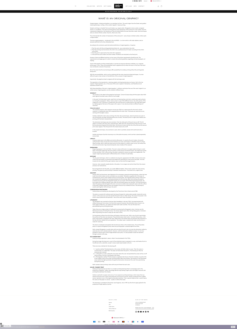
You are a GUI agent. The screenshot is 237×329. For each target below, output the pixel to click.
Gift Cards (107, 6)
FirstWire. (131, 324)
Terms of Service (112, 308)
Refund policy (112, 310)
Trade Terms (111, 306)
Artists (99, 6)
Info (135, 6)
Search (110, 302)
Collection (91, 6)
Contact (141, 6)
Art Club (129, 6)
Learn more (42, 326)
